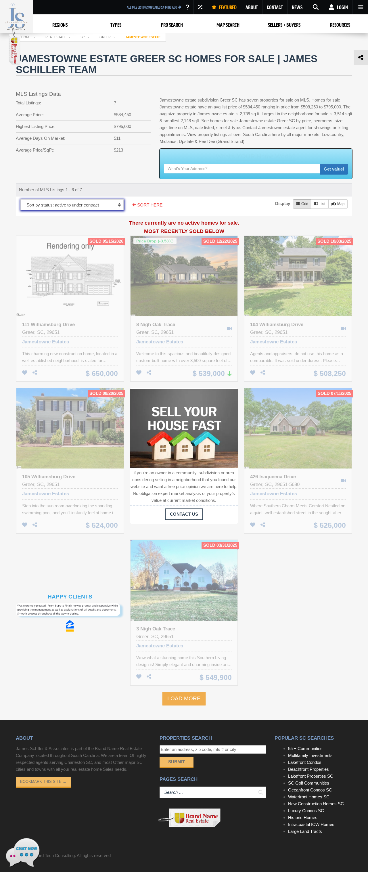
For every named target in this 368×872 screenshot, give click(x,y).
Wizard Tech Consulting (52, 855)
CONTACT (275, 7)
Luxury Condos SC (306, 810)
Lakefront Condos (304, 762)
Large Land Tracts (305, 831)
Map (340, 204)
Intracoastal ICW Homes (311, 824)
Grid (304, 204)
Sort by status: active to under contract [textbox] (62, 204)
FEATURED (227, 7)
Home (26, 37)
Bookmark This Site (43, 781)
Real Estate (55, 37)
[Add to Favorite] (24, 373)
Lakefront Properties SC (310, 776)
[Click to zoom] (70, 611)
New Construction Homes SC (316, 803)
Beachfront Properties (308, 769)
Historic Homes (302, 817)
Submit (176, 761)
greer (105, 37)
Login (342, 7)
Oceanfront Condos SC (310, 789)
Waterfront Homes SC (308, 796)
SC (82, 37)
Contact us (184, 514)
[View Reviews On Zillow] (70, 620)
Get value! (334, 169)
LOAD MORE (184, 698)
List (322, 204)
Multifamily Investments (310, 755)
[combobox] (72, 204)
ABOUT (252, 7)
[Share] (34, 373)
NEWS (297, 7)
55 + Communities (305, 748)
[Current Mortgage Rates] (200, 7)
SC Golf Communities (308, 783)
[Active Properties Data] (187, 7)
